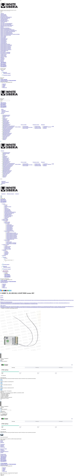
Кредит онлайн (9, 241)
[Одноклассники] (2, 290)
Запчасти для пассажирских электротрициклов (42, 302)
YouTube (3, 85)
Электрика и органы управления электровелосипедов (56, 307)
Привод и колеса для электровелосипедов (14, 307)
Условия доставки (3, 455)
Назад (6, 204)
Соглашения (2, 450)
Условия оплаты (3, 454)
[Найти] (1, 12)
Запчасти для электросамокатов (14, 302)
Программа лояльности (4, 451)
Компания (6, 251)
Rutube (3, 86)
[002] (20, 350)
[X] (5, 290)
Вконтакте (4, 83)
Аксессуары (71, 300)
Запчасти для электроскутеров (32, 303)
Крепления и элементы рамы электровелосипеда (8, 306)
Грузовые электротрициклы (35, 300)
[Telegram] (10, 290)
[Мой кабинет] (0, 180)
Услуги (1, 441)
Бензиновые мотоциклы (58, 300)
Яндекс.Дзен (4, 87)
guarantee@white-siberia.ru (4, 80)
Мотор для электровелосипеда (22, 306)
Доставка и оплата (7, 246)
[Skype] (9, 290)
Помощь (1, 452)
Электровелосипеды (15, 300)
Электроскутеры (3, 300)
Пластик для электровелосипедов (44, 306)
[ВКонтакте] (1, 290)
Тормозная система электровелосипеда (40, 307)
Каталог (5, 205)
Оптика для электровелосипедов (33, 306)
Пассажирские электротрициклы (25, 300)
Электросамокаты (9, 300)
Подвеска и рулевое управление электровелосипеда (59, 306)
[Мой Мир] (3, 290)
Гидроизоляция (9, 224)
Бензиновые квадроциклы (4, 302)
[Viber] (6, 290)
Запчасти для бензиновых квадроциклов (27, 302)
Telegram (3, 84)
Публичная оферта (3, 448)
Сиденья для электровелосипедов (27, 307)
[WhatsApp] (8, 290)
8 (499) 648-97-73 (3, 66)
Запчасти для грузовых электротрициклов (57, 302)
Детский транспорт (66, 300)
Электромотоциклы (51, 300)
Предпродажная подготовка (11, 232)
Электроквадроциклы (44, 300)
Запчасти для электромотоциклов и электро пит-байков (17, 303)
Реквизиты (2, 445)
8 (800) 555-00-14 (3, 63)
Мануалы (2, 449)
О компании (2, 444)
